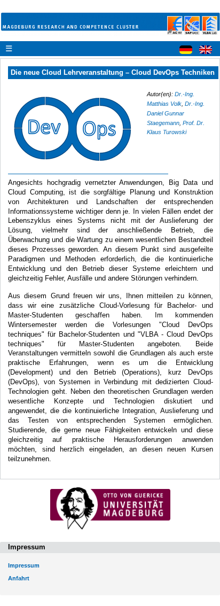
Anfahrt (18, 578)
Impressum (24, 565)
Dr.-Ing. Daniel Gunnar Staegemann (176, 113)
